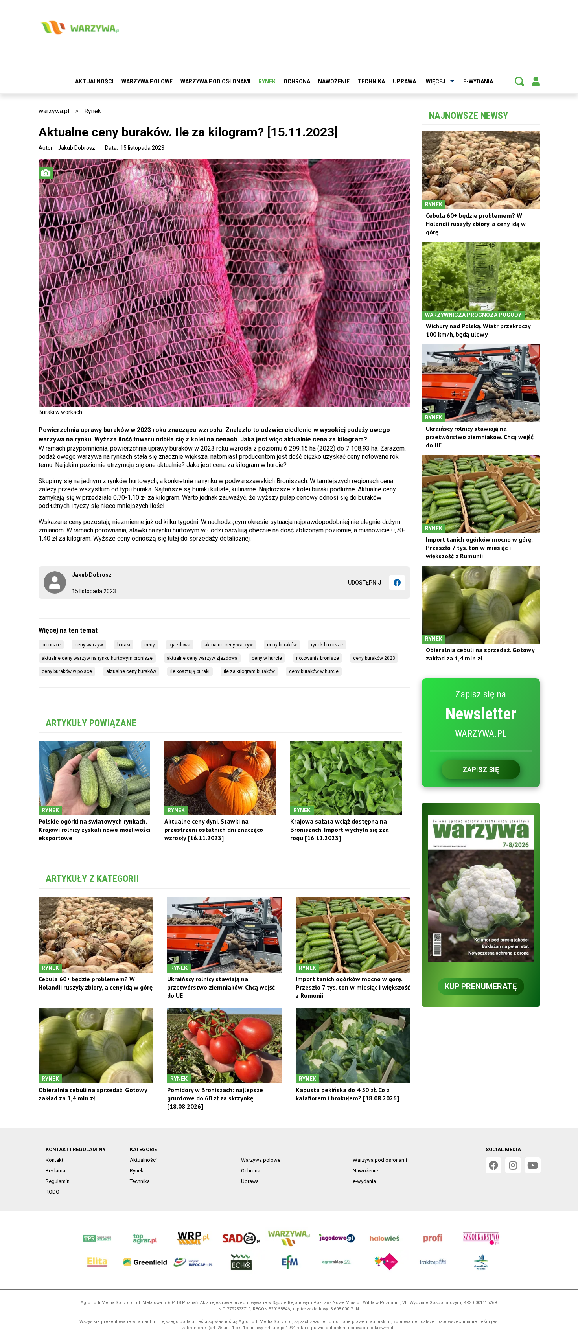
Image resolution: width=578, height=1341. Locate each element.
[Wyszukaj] (519, 81)
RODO (52, 1192)
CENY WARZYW (89, 645)
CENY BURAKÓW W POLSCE (67, 671)
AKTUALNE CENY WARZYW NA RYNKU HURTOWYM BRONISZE (97, 658)
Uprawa (404, 81)
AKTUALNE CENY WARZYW (228, 645)
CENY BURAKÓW (282, 645)
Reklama (55, 1171)
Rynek (267, 81)
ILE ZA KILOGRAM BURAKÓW (249, 671)
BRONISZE (51, 645)
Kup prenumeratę (481, 986)
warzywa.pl (54, 111)
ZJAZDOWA (179, 645)
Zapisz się (480, 769)
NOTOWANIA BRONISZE (317, 658)
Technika (371, 81)
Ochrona (296, 81)
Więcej (435, 81)
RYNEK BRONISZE (327, 645)
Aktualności (94, 81)
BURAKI (123, 645)
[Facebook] (397, 582)
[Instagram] (513, 1165)
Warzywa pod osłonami (215, 81)
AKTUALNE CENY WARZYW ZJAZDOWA (202, 658)
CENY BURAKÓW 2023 (374, 658)
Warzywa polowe (147, 81)
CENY (149, 645)
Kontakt (54, 1160)
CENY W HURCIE (267, 658)
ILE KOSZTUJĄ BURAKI (190, 671)
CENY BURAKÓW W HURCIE (314, 671)
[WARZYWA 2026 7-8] (481, 888)
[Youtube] (533, 1165)
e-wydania (478, 81)
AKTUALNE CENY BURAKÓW (131, 671)
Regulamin (58, 1181)
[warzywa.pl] (80, 27)
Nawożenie (334, 81)
